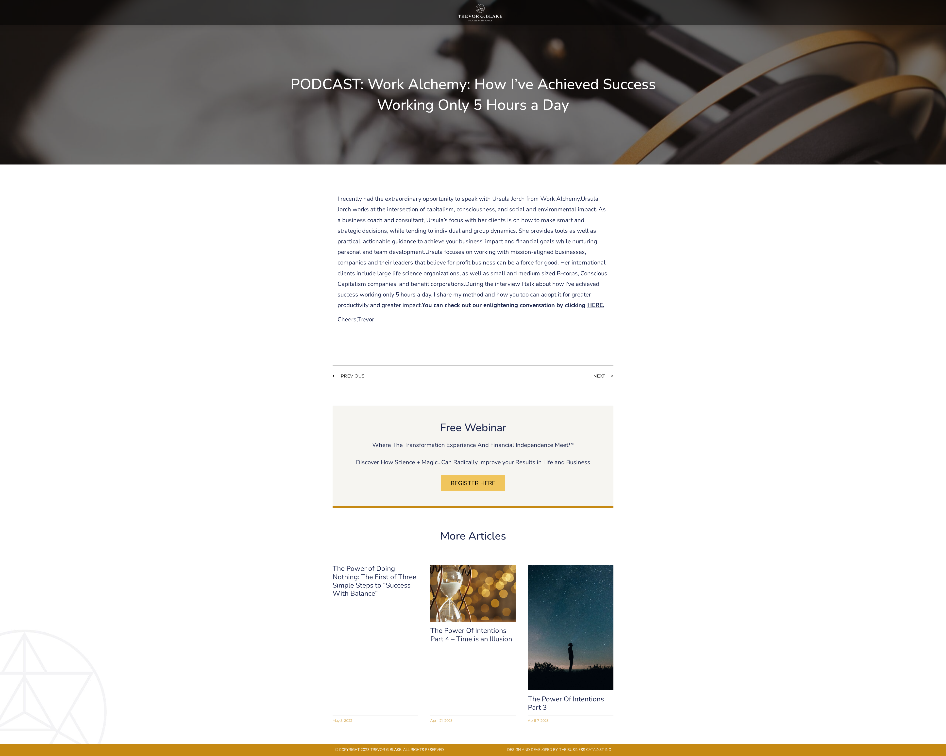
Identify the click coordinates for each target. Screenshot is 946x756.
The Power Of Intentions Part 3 (566, 703)
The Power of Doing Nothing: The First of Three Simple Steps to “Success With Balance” (374, 581)
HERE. (595, 305)
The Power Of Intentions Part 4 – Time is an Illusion (471, 635)
